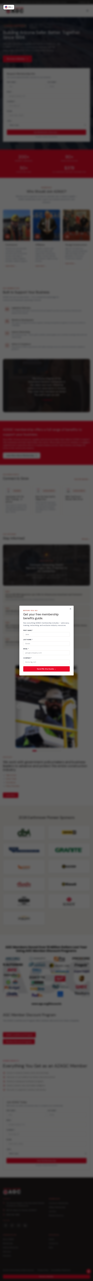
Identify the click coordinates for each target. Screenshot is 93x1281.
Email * (26, 649)
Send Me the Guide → (46, 669)
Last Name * (28, 640)
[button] (9, 7)
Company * (27, 658)
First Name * (28, 630)
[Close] (70, 609)
